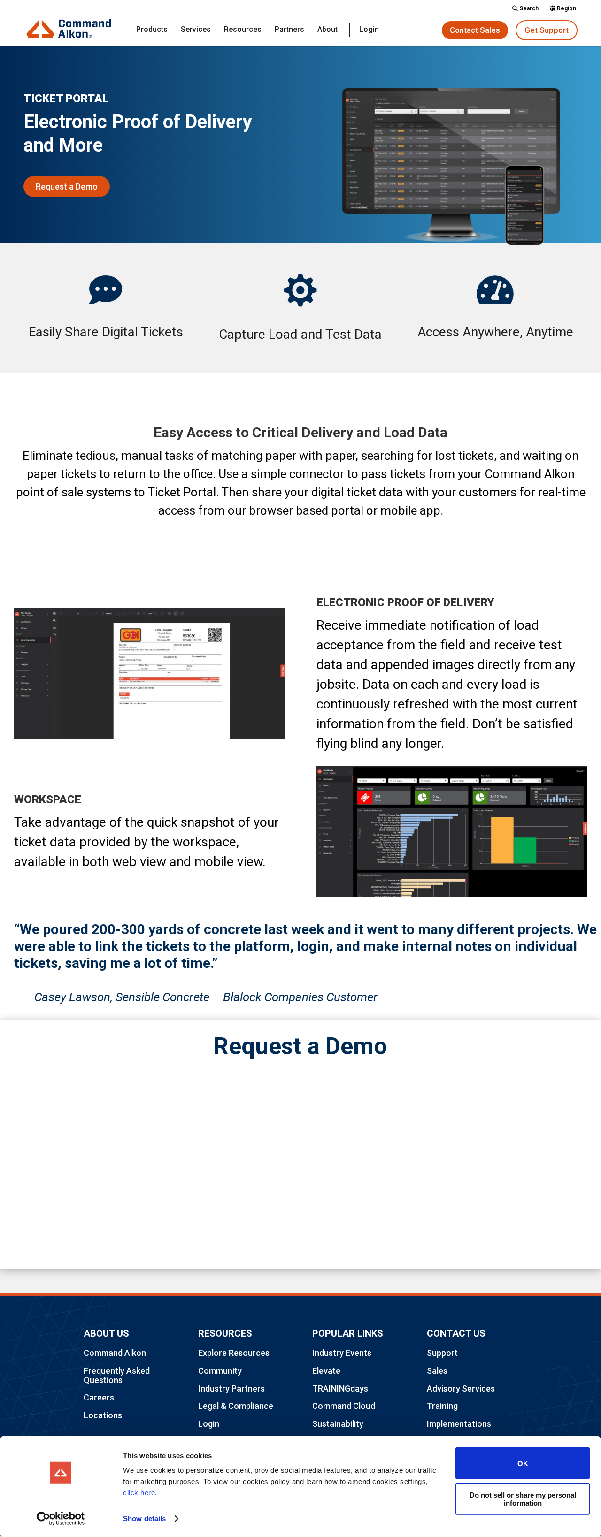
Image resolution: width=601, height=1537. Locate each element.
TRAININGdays (340, 1388)
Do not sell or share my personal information (523, 1499)
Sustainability (337, 1424)
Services (196, 30)
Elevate (326, 1371)
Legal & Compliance (235, 1406)
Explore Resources (234, 1353)
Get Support (546, 30)
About (327, 30)
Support (442, 1353)
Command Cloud (343, 1406)
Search (528, 9)
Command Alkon (115, 1353)
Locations (103, 1415)
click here (139, 1493)
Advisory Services (461, 1388)
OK (522, 1463)
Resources (243, 30)
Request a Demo (67, 186)
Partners (289, 30)
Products (152, 30)
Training (442, 1406)
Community (220, 1371)
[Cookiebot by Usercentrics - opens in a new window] (61, 1519)
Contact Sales (475, 30)
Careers (99, 1397)
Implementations (459, 1424)
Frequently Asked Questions (117, 1375)
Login (369, 30)
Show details (144, 1518)
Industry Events (341, 1353)
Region (565, 9)
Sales (437, 1371)
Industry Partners (231, 1388)
